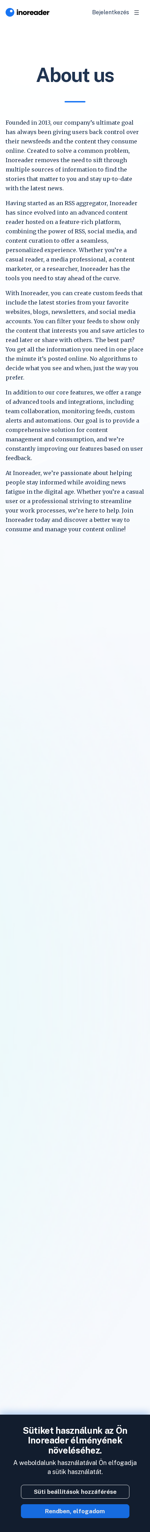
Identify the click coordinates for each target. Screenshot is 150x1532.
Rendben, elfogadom (75, 1511)
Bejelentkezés (110, 12)
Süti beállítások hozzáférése (75, 1491)
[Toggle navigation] (136, 12)
